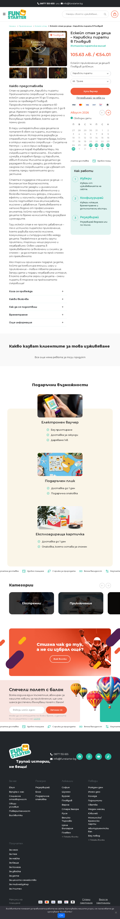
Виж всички (60, 659)
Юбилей (93, 813)
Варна (65, 804)
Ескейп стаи (41, 26)
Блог (38, 791)
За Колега (15, 867)
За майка (14, 858)
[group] (31, 603)
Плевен (66, 832)
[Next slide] (65, 73)
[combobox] (91, 73)
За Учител (15, 888)
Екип (12, 787)
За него (13, 849)
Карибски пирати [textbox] (82, 73)
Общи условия (14, 805)
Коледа (92, 796)
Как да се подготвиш (23, 307)
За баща (14, 862)
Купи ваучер (91, 91)
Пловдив (67, 800)
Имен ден (94, 791)
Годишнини (95, 800)
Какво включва (19, 299)
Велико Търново (67, 819)
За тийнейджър (19, 884)
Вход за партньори (103, 901)
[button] (102, 112)
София (66, 787)
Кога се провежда (20, 291)
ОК (61, 915)
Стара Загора (70, 809)
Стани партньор (86, 901)
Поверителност (19, 811)
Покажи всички (70, 837)
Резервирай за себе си (91, 97)
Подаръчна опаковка (42, 798)
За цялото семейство (22, 880)
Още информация (20, 322)
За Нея (13, 854)
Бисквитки (16, 815)
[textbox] (89, 81)
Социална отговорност (18, 798)
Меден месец (96, 809)
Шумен (66, 791)
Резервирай (42, 787)
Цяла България (67, 827)
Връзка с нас (16, 791)
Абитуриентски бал (98, 830)
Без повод (94, 835)
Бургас (66, 796)
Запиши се (56, 710)
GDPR (37, 718)
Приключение (25, 26)
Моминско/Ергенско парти (95, 820)
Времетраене (18, 314)
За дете (14, 875)
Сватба (92, 804)
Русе (64, 813)
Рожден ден (95, 787)
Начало (12, 26)
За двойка (15, 871)
